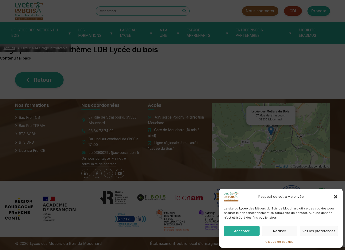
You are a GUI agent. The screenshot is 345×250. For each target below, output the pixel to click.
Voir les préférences (318, 231)
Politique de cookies (278, 241)
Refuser (279, 231)
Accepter (241, 231)
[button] (335, 196)
